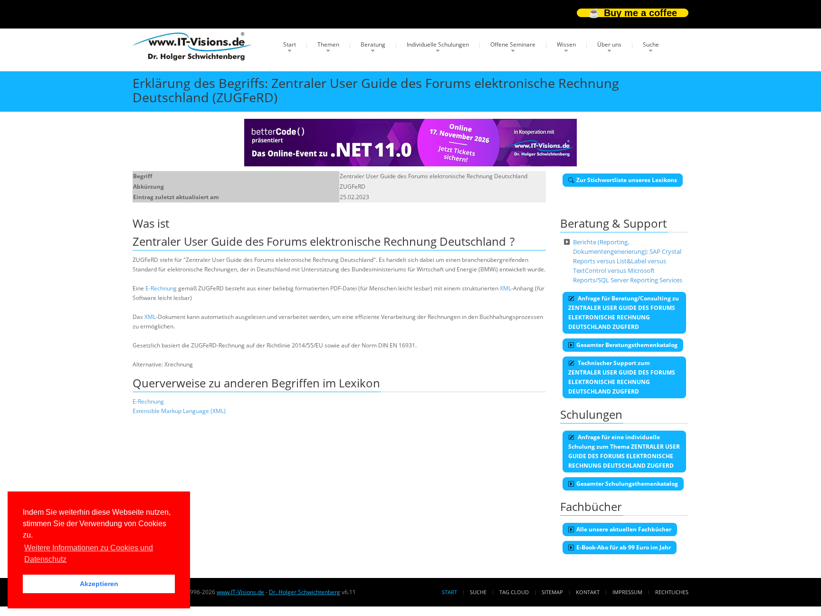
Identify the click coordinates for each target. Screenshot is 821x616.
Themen (328, 44)
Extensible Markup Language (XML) (179, 411)
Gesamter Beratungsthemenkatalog (627, 345)
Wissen (566, 44)
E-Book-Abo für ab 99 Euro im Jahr (623, 547)
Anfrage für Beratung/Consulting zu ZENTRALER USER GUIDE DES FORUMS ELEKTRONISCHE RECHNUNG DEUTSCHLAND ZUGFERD (623, 312)
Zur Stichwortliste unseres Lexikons (626, 180)
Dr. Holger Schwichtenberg (304, 592)
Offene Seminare (512, 44)
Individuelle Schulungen (438, 44)
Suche (651, 44)
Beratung (373, 44)
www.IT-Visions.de (240, 592)
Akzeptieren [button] (99, 583)
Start (289, 44)
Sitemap (552, 592)
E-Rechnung (161, 288)
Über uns (609, 44)
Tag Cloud (514, 592)
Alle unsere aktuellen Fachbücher (623, 529)
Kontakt (588, 592)
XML (505, 288)
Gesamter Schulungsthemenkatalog (627, 484)
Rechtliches (671, 592)
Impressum (627, 592)
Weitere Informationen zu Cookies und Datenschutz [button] (88, 553)
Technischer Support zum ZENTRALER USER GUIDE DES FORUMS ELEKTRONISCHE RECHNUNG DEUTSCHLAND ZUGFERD (621, 377)
